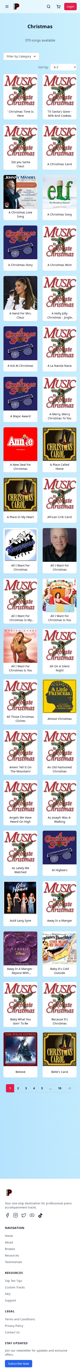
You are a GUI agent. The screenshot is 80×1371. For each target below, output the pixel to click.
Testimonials (13, 1262)
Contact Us (12, 1332)
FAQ (7, 1294)
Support (10, 1300)
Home (9, 1236)
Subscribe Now (18, 1363)
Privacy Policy (14, 1326)
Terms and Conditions (20, 1319)
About (9, 1242)
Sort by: (43, 67)
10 (59, 1088)
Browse (10, 1249)
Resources (12, 1255)
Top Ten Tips (13, 1281)
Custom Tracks (15, 1287)
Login (70, 6)
